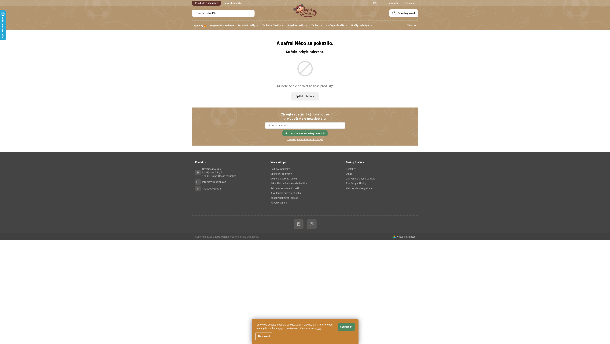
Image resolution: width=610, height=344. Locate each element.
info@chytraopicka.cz (214, 181)
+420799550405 (211, 188)
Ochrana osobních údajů (283, 178)
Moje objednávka (233, 3)
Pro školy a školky (356, 183)
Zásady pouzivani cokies (284, 197)
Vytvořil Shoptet (406, 236)
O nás (349, 173)
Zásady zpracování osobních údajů (305, 139)
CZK (375, 3)
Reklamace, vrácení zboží (284, 188)
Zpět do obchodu (305, 96)
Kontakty (351, 169)
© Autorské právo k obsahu (285, 193)
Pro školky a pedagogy (206, 3)
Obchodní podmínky (281, 173)
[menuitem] (200, 25)
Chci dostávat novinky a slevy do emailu (305, 133)
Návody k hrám (278, 202)
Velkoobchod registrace (359, 188)
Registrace (409, 3)
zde (319, 328)
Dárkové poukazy (280, 169)
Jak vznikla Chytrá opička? (360, 178)
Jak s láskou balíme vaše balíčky (288, 183)
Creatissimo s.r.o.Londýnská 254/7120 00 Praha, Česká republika (219, 173)
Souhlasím (346, 326)
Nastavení (264, 336)
